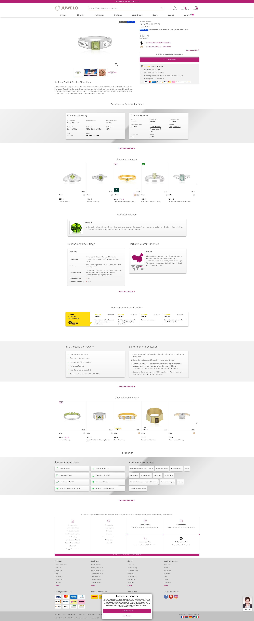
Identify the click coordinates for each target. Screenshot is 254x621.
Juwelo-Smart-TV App (73, 540)
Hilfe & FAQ (72, 546)
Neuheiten (118, 15)
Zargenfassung (175, 127)
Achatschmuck (96, 565)
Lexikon (171, 15)
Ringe (187, 469)
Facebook (166, 597)
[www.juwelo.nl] (186, 617)
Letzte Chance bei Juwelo (138, 489)
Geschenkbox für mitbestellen (159, 47)
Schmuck (63, 15)
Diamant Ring (131, 577)
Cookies (81, 614)
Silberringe (157, 475)
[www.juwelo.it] (197, 617)
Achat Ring (131, 565)
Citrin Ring (130, 574)
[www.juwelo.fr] (182, 617)
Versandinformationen (72, 543)
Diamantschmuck (96, 580)
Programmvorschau (108, 537)
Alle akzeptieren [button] (127, 611)
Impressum (91, 614)
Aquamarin (167, 571)
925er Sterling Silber (94, 129)
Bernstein (167, 574)
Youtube (171, 597)
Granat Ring (131, 580)
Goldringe (58, 583)
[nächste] (196, 184)
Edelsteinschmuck (162, 469)
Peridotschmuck (176, 469)
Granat (166, 580)
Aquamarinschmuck (97, 571)
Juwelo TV (189, 15)
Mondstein (167, 583)
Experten (109, 531)
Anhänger (58, 568)
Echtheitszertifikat (73, 528)
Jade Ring (130, 583)
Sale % (155, 15)
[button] (175, 8)
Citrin (166, 577)
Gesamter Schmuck (61, 565)
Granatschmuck (96, 583)
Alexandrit (167, 565)
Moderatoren (109, 528)
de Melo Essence (92, 135)
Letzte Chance (137, 15)
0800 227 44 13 (151, 545)
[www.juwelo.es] (190, 617)
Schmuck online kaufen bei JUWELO (141, 469)
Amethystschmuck (97, 568)
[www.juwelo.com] (193, 617)
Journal (108, 543)
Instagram (176, 597)
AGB (64, 614)
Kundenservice (72, 525)
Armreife (57, 574)
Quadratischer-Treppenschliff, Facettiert (155, 129)
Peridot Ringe (169, 475)
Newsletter (108, 540)
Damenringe (134, 475)
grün (132, 136)
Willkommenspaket (72, 531)
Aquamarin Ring (132, 571)
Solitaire (70, 135)
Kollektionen (99, 15)
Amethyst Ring (132, 568)
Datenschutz (72, 614)
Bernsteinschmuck (97, 574)
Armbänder (58, 571)
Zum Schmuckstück (126, 148)
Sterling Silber (72, 129)
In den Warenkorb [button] (169, 60)
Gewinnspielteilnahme (72, 534)
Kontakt (100, 614)
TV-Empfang (73, 537)
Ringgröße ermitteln (72, 549)
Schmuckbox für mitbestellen (159, 43)
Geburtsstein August (167, 482)
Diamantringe (59, 580)
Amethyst (167, 568)
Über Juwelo (109, 525)
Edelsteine (80, 15)
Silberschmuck (146, 475)
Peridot (133, 121)
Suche (162, 8)
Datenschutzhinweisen (126, 607)
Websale (180, 482)
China (152, 136)
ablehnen (132, 604)
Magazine (109, 534)
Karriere (57, 614)
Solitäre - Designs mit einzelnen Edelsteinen (143, 482)
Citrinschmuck (95, 577)
